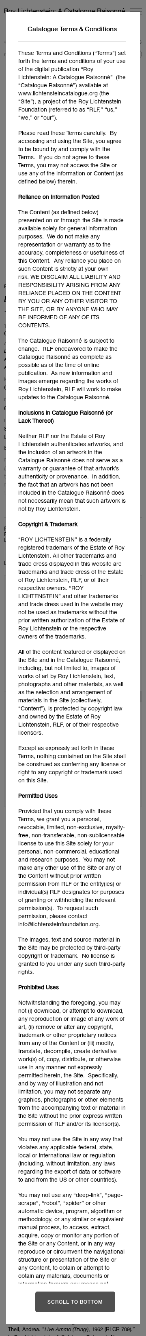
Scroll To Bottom (75, 1302)
